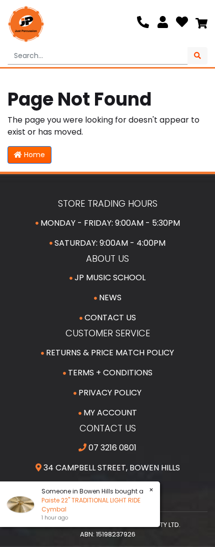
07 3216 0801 (111, 447)
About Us (107, 258)
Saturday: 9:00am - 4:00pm (109, 243)
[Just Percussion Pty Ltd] (26, 24)
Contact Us (109, 317)
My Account (109, 412)
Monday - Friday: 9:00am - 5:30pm (109, 223)
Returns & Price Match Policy (109, 352)
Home (33, 155)
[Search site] (198, 56)
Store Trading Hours (108, 203)
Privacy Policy (109, 392)
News (109, 297)
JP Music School (109, 277)
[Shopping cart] (202, 24)
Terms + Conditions (109, 372)
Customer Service (108, 333)
